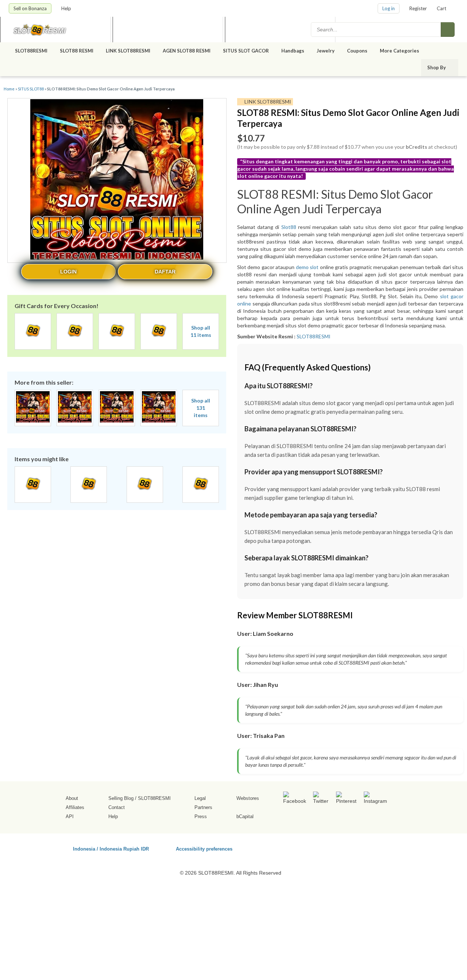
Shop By (437, 67)
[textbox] (376, 29)
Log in (388, 8)
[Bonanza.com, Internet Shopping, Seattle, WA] (353, 848)
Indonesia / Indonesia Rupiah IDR (111, 849)
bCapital (245, 816)
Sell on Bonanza (30, 8)
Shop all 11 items (200, 331)
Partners (203, 807)
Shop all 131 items (200, 407)
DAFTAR (165, 272)
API (70, 816)
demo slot (307, 267)
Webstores (247, 798)
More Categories (400, 51)
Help (66, 8)
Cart (441, 8)
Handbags (292, 51)
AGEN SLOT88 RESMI (187, 51)
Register (418, 8)
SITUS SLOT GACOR (246, 51)
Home (9, 88)
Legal (200, 798)
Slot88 (288, 227)
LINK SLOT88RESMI (128, 51)
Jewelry (326, 51)
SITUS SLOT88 (31, 88)
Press (200, 816)
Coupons (357, 51)
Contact (116, 807)
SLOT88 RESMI (76, 51)
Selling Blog (121, 798)
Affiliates (75, 807)
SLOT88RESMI (31, 51)
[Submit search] (448, 29)
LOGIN (68, 272)
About (72, 798)
